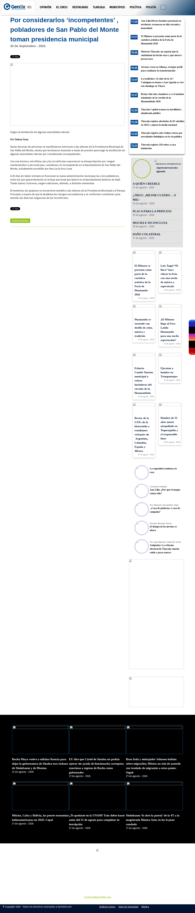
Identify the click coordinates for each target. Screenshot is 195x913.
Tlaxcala (99, 7)
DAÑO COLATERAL (147, 234)
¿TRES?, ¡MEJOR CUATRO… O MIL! (154, 197)
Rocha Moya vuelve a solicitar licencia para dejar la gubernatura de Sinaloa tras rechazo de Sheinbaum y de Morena (40, 764)
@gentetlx (160, 171)
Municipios (117, 7)
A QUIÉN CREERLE (146, 183)
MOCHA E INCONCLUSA (150, 222)
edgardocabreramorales (167, 168)
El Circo (61, 7)
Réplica (145, 906)
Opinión (45, 7)
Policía (151, 7)
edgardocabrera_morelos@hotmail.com (168, 164)
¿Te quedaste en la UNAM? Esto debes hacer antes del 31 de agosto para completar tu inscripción (97, 820)
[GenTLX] (97, 850)
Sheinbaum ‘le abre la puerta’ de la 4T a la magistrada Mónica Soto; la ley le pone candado (152, 820)
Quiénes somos (107, 906)
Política (135, 7)
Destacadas (80, 7)
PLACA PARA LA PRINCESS (152, 211)
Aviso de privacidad (128, 906)
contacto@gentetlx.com (97, 897)
